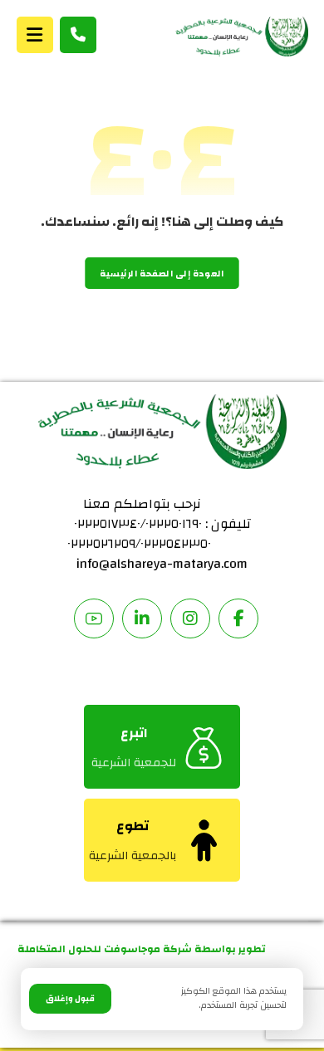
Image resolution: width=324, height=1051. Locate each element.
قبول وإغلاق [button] (70, 998)
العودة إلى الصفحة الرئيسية (161, 273)
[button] (35, 35)
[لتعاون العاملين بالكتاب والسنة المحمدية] (241, 36)
